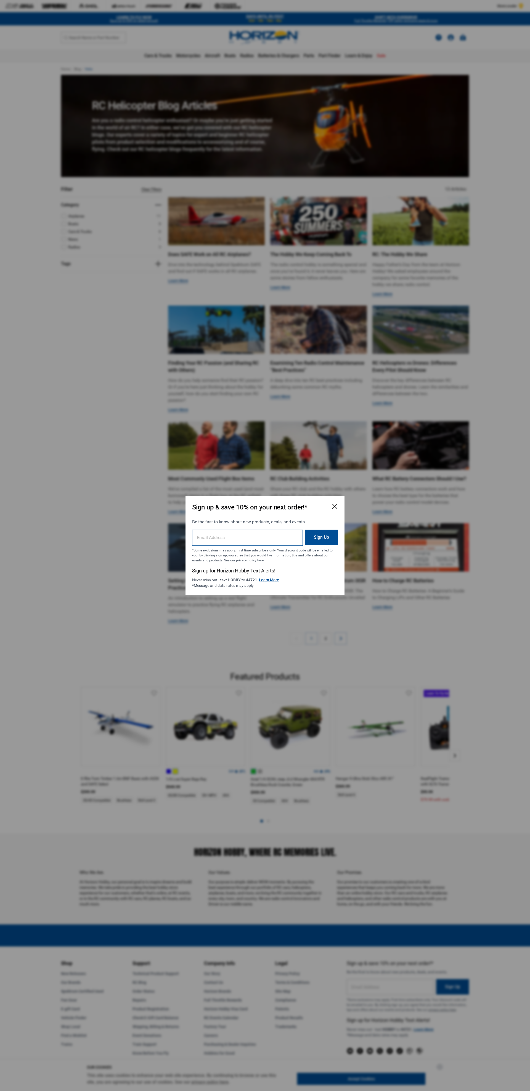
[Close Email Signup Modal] (334, 506)
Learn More (269, 580)
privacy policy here (250, 560)
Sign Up (321, 537)
